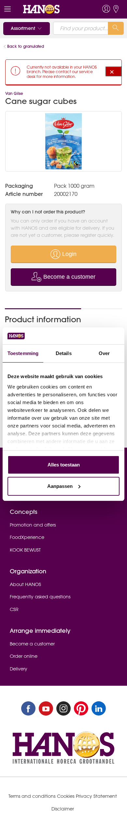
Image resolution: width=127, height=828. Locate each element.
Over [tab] (104, 353)
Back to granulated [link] (25, 46)
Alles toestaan (64, 464)
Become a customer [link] (32, 644)
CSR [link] (14, 609)
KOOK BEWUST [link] (25, 550)
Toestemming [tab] (22, 353)
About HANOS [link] (25, 584)
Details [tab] (64, 353)
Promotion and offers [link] (33, 525)
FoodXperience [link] (27, 537)
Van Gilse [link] (14, 93)
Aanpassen (60, 486)
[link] (51, 9)
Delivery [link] (18, 669)
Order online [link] (23, 656)
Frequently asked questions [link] (40, 596)
